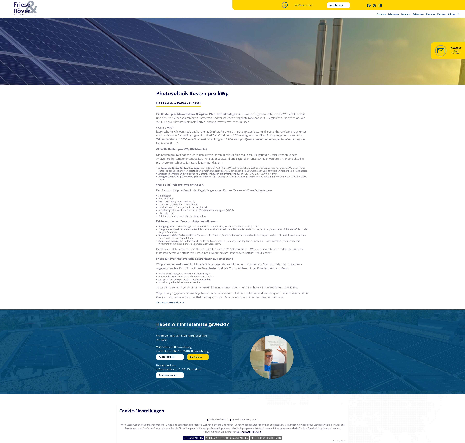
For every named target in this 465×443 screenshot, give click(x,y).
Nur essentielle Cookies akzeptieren (227, 437)
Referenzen (418, 14)
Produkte (381, 14)
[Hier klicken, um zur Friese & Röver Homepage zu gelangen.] (25, 8)
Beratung (405, 14)
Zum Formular (456, 52)
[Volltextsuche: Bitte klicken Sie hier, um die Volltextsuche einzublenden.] (458, 13)
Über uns (430, 14)
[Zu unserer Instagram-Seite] (374, 5)
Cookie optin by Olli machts (339, 441)
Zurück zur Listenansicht (169, 302)
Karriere (441, 14)
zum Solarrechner (303, 5)
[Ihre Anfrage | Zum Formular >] (441, 51)
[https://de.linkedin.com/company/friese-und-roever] (380, 5)
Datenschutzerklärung (248, 431)
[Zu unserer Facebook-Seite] (369, 5)
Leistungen (393, 14)
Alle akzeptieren (193, 437)
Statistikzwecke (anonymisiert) (245, 419)
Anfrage (451, 14)
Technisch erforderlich (219, 419)
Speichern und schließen (266, 437)
